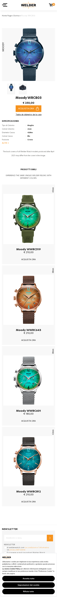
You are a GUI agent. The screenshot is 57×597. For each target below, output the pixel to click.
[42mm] (28, 488)
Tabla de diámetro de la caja (28, 114)
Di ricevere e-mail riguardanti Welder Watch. (26, 553)
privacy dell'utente (17, 550)
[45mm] (28, 246)
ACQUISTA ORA (26, 108)
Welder (28, 5)
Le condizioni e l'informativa (37, 547)
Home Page (7, 15)
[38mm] (28, 327)
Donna (16, 15)
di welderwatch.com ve (28, 548)
